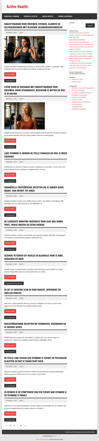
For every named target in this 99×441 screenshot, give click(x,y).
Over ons (38, 439)
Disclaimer (45, 439)
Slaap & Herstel (77, 99)
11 (21, 426)
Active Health (17, 6)
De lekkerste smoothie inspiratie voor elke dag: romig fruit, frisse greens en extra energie (33, 223)
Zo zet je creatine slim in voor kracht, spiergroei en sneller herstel (32, 291)
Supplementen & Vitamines (14, 283)
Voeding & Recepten (79, 109)
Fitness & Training (78, 90)
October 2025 (76, 82)
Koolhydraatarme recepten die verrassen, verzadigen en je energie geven (35, 325)
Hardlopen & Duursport (80, 95)
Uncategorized (10, 80)
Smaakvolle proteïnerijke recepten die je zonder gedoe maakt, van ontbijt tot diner (34, 189)
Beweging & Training (11, 16)
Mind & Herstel (47, 16)
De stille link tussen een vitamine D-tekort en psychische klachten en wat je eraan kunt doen (35, 359)
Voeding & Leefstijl (31, 16)
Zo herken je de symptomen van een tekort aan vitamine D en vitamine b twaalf (35, 393)
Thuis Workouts (77, 104)
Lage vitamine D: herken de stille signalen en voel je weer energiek (35, 155)
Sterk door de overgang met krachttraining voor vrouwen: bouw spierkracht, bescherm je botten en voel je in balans (34, 90)
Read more (10, 74)
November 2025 (77, 79)
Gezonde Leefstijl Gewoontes (82, 92)
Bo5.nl (54, 436)
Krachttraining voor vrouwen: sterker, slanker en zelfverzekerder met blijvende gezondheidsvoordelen (33, 25)
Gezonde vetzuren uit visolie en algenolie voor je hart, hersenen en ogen (33, 257)
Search (71, 23)
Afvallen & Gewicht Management (83, 88)
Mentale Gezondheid (79, 97)
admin (21, 32)
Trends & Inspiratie (65, 16)
